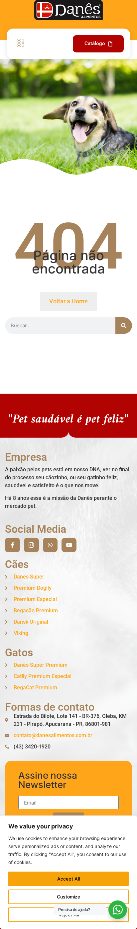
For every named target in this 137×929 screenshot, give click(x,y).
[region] (68, 872)
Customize (68, 896)
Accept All (68, 879)
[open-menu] (18, 43)
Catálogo (94, 43)
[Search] (123, 325)
